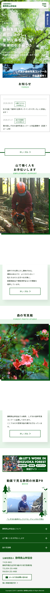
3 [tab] (47, 59)
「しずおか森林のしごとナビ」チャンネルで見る (25, 519)
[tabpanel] (25, 32)
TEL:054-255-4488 (9, 568)
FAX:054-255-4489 (9, 571)
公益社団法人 (17, 557)
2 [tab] (47, 56)
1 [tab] (47, 54)
